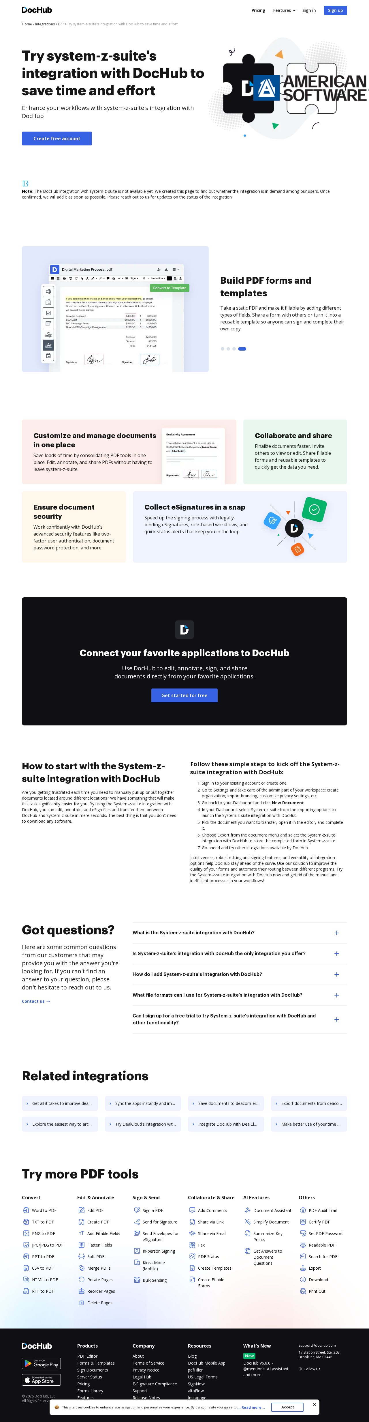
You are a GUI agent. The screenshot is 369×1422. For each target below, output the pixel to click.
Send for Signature (160, 1222)
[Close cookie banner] (314, 1404)
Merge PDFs (99, 1268)
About (138, 1356)
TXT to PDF (43, 1222)
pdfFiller (195, 1370)
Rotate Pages (100, 1279)
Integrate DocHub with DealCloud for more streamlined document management (231, 1124)
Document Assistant (272, 1210)
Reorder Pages (101, 1291)
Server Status (89, 1377)
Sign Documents (92, 1370)
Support (140, 1390)
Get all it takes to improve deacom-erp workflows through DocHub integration (65, 1103)
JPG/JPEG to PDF (47, 1245)
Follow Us (312, 1369)
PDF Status (208, 1256)
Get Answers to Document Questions (267, 1257)
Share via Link (211, 1222)
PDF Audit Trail (323, 1210)
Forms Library (90, 1390)
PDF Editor (87, 1356)
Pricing (258, 10)
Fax (201, 1245)
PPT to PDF (43, 1256)
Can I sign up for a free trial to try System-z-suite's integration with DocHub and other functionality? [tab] (224, 1019)
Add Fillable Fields (103, 1233)
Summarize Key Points (268, 1236)
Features (282, 10)
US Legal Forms (203, 1377)
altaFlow (196, 1390)
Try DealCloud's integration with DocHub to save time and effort (148, 1124)
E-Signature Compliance (155, 1384)
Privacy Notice (146, 1370)
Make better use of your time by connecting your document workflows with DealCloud (314, 1124)
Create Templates (214, 1268)
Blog (192, 1356)
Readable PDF (322, 1245)
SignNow (196, 1384)
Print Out (317, 1291)
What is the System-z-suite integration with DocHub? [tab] (194, 933)
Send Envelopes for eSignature (161, 1236)
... (251, 1407)
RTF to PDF (43, 1291)
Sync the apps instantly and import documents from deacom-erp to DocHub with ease (148, 1103)
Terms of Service (148, 1363)
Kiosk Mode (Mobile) (154, 1265)
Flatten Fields (99, 1245)
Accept (287, 1407)
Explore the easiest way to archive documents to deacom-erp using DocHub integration (65, 1124)
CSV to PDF (43, 1268)
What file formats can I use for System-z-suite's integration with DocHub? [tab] (217, 995)
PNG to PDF (43, 1233)
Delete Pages (99, 1302)
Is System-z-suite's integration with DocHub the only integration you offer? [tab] (219, 953)
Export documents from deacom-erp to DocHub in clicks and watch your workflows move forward (314, 1103)
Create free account (56, 138)
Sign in (309, 10)
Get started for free (184, 695)
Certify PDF (319, 1222)
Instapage (197, 1397)
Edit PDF (95, 1210)
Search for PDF (323, 1256)
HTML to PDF (45, 1279)
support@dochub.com (317, 1345)
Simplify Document (271, 1222)
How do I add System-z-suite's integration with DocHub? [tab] (197, 974)
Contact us (33, 1001)
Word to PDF (44, 1210)
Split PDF (95, 1256)
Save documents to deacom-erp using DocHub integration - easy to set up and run (231, 1103)
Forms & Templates (96, 1363)
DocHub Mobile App (206, 1363)
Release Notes (146, 1397)
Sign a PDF (153, 1210)
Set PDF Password (326, 1233)
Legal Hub (142, 1377)
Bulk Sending (155, 1280)
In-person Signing (159, 1251)
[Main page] (37, 10)
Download (318, 1279)
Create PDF (98, 1222)
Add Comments (212, 1210)
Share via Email (212, 1233)
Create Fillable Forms (211, 1282)
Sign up (335, 10)
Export (315, 1268)
